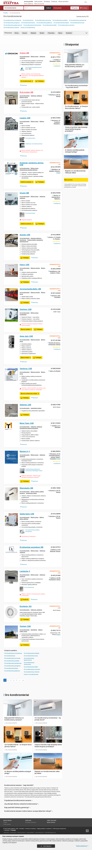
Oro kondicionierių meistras (11, 27)
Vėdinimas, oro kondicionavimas (33, 143)
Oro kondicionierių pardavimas (77, 20)
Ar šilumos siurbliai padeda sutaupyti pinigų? (74, 151)
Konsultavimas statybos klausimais (29, 428)
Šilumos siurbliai (25, 329)
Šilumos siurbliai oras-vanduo (29, 393)
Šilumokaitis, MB (26, 488)
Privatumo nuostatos (30, 828)
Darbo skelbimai (28, 4)
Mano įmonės (39, 4)
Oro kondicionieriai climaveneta (32, 25)
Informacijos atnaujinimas (59, 828)
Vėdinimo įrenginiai (26, 182)
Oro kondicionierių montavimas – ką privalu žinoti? (76, 86)
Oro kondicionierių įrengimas (12, 22)
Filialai (58, 172)
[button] (86, 33)
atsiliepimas (56, 203)
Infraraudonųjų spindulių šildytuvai (28, 170)
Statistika (6, 830)
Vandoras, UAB (26, 368)
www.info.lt (6, 832)
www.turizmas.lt (22, 832)
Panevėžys (51, 33)
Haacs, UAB (24, 265)
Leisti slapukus (47, 846)
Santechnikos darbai (36, 408)
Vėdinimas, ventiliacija (36, 95)
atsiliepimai (57, 66)
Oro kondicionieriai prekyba (61, 22)
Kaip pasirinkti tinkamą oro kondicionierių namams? (14, 719)
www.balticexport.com (50, 832)
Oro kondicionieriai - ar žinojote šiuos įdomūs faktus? (76, 107)
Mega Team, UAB (27, 423)
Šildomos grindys (35, 268)
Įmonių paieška (28, 1)
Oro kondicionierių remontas (43, 20)
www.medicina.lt (39, 832)
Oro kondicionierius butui (77, 22)
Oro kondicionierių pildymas (44, 22)
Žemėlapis (84, 8)
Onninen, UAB (25, 626)
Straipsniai (54, 1)
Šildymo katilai (25, 357)
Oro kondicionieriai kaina (28, 22)
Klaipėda (33, 33)
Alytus (60, 33)
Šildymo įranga (34, 56)
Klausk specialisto (63, 1)
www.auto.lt (13, 832)
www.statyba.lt (30, 832)
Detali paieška (58, 8)
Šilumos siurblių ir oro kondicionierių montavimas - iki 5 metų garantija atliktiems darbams (32, 75)
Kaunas (24, 33)
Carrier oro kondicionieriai (28, 27)
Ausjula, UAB (25, 235)
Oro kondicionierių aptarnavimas (13, 25)
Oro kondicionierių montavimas (12, 20)
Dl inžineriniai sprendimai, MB (31, 547)
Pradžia (5, 822)
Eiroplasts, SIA (26, 606)
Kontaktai (21, 828)
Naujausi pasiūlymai (26, 219)
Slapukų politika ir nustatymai (44, 828)
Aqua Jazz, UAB (26, 336)
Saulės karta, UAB (27, 514)
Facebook (25, 599)
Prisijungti (13, 830)
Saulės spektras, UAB (12, 828)
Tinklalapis (41, 81)
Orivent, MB (24, 193)
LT (85, 2)
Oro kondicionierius (28, 20)
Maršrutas (24, 85)
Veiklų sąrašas (38, 1)
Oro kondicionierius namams (66, 25)
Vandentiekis (23, 314)
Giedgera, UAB (25, 309)
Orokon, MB (24, 53)
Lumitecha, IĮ (25, 571)
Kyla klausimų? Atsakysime (28, 536)
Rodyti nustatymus (81, 846)
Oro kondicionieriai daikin (50, 25)
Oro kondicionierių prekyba (60, 20)
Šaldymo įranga (24, 97)
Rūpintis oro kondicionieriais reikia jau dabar (75, 172)
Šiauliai (42, 33)
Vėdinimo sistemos (26, 223)
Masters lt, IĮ (25, 451)
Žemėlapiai (47, 1)
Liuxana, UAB (25, 118)
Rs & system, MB (26, 92)
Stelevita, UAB (25, 405)
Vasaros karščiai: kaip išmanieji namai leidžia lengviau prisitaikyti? (48, 745)
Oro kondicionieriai (24, 56)
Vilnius (17, 33)
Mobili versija (51, 822)
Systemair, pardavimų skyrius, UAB (32, 164)
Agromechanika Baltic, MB (30, 289)
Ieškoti (48, 8)
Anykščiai (69, 33)
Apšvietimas (34, 629)
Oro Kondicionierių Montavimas (33, 67)
